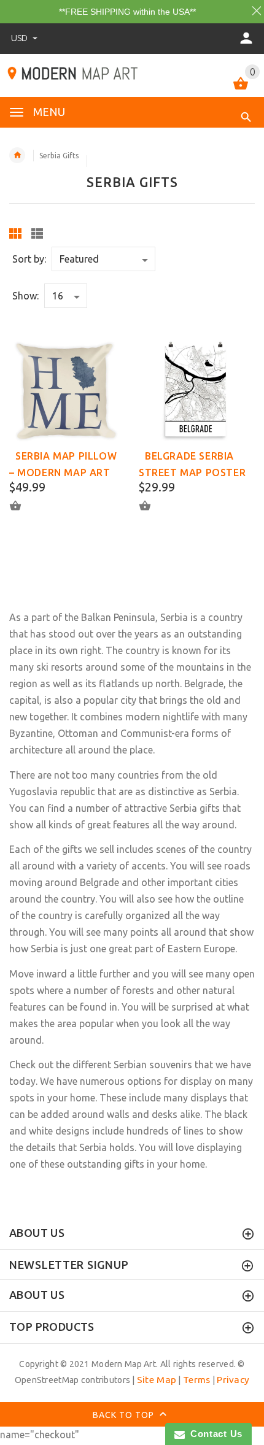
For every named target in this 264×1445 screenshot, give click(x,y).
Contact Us (214, 1433)
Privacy (233, 1379)
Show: (25, 295)
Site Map (156, 1379)
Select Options (22, 505)
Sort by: (29, 258)
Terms (196, 1379)
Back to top (125, 1414)
